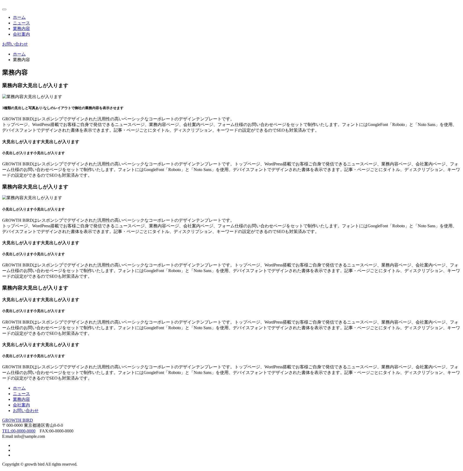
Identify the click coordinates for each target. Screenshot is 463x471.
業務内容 (21, 28)
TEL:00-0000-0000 (18, 431)
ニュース (21, 23)
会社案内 (21, 34)
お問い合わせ (15, 44)
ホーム (19, 17)
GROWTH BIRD (17, 420)
